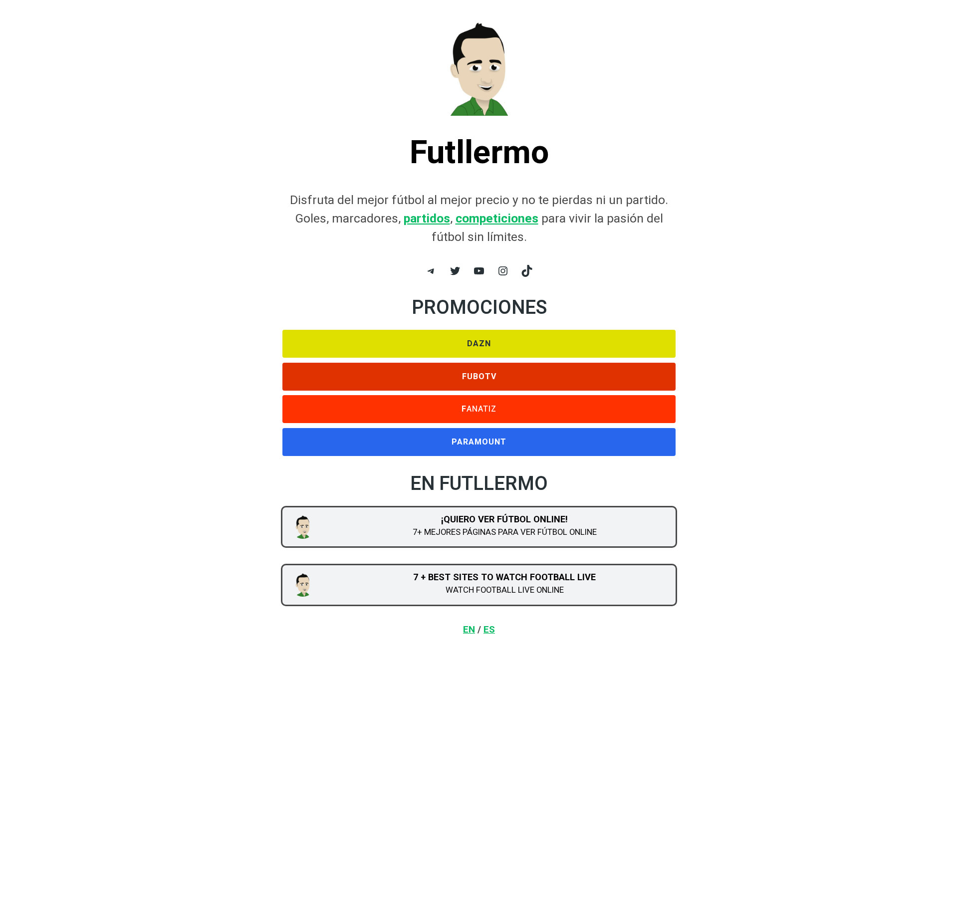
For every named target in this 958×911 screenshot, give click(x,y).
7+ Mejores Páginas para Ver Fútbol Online (505, 532)
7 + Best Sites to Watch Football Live (504, 577)
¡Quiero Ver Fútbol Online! (504, 519)
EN (469, 629)
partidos (427, 218)
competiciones (497, 218)
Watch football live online (505, 590)
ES (489, 629)
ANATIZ (479, 409)
